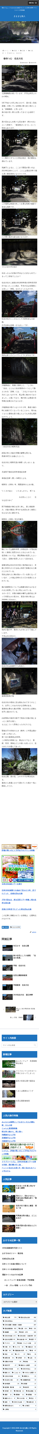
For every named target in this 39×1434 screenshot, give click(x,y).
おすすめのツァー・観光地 (12, 1253)
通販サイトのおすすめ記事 (12, 1275)
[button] (35, 1045)
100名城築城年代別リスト (12, 1248)
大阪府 (6, 927)
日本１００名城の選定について (14, 1264)
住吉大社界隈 (16, 927)
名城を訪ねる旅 (8, 1259)
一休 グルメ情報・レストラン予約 (18, 1285)
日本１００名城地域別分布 (12, 1269)
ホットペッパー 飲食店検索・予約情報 (19, 1280)
